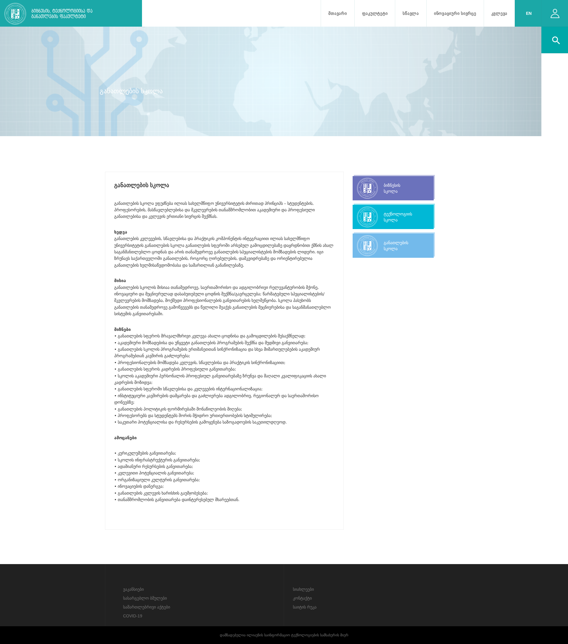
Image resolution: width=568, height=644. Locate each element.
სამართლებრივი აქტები (146, 607)
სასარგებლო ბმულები (145, 598)
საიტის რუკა (305, 607)
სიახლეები (303, 589)
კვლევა (499, 13)
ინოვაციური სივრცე (455, 13)
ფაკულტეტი (375, 13)
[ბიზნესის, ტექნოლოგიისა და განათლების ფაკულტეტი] (67, 15)
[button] (555, 37)
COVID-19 (132, 616)
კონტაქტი (302, 598)
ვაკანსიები (133, 589)
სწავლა (411, 13)
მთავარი (337, 13)
